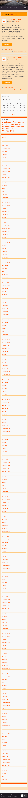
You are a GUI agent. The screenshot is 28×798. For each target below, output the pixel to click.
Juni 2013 (4, 445)
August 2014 (5, 408)
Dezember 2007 (6, 633)
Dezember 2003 (6, 759)
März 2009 (4, 591)
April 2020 (4, 254)
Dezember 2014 (6, 399)
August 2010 (5, 542)
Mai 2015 (4, 391)
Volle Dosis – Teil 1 (14, 58)
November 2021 (6, 228)
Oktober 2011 (5, 502)
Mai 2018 (4, 297)
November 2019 (6, 262)
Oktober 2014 (5, 402)
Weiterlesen (7, 44)
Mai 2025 (4, 143)
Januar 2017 (5, 337)
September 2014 (6, 405)
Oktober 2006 (5, 673)
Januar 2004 (5, 756)
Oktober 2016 (5, 345)
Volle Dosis (16, 21)
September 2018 (6, 285)
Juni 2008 (4, 616)
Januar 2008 (5, 631)
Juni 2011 (4, 514)
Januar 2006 (5, 699)
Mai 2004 (4, 745)
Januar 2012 (5, 494)
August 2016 (5, 351)
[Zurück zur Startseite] (14, 3)
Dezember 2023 (6, 168)
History (14, 124)
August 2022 (5, 214)
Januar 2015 (5, 397)
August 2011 (5, 508)
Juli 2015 (4, 385)
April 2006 (4, 691)
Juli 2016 (4, 354)
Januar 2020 (5, 257)
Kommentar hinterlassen (20, 51)
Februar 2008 (5, 628)
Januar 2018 (5, 308)
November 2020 (6, 242)
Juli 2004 (4, 739)
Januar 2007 (5, 665)
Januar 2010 (5, 562)
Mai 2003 (4, 773)
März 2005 (4, 719)
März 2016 (4, 362)
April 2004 (4, 748)
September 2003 (6, 765)
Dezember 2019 (6, 260)
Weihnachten (8, 130)
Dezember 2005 (6, 702)
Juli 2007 (4, 648)
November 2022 (6, 205)
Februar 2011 (5, 525)
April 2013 (4, 451)
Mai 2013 (4, 448)
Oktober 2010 (5, 536)
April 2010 (4, 554)
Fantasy (9, 124)
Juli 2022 (4, 217)
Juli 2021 (4, 237)
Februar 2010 (5, 559)
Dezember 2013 (6, 428)
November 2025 (6, 140)
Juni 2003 (4, 770)
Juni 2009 (4, 582)
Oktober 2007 (5, 639)
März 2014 (4, 422)
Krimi (19, 124)
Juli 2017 (4, 325)
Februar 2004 (5, 753)
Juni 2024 (4, 151)
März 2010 (4, 556)
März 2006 (4, 693)
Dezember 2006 (6, 668)
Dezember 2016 (6, 339)
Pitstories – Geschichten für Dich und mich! (12, 8)
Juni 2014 (4, 414)
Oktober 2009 (5, 571)
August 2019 (5, 265)
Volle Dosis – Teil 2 (14, 19)
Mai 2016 (4, 357)
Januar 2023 (5, 200)
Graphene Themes (13, 796)
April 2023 (4, 191)
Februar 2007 (5, 662)
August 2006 (5, 679)
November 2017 (6, 314)
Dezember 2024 (6, 148)
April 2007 (4, 656)
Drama (5, 49)
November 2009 (6, 568)
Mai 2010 (4, 551)
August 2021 (5, 234)
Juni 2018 (4, 294)
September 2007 (6, 642)
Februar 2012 (5, 491)
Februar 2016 (5, 365)
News (4, 129)
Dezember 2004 (6, 725)
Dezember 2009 (6, 565)
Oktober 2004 (5, 731)
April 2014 (4, 419)
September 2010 (6, 539)
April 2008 (4, 622)
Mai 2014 (4, 417)
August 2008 (5, 611)
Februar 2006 (5, 696)
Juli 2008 (4, 613)
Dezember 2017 (6, 311)
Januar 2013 (5, 459)
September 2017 (6, 320)
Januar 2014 (5, 425)
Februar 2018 (5, 305)
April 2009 (4, 588)
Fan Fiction (21, 122)
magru (10, 21)
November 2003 (6, 762)
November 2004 (6, 728)
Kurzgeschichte (8, 127)
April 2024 (4, 157)
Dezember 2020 (6, 240)
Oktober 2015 (5, 377)
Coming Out (7, 122)
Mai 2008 (4, 619)
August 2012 (5, 474)
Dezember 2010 (6, 531)
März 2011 (4, 522)
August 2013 (5, 439)
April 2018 (4, 300)
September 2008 (6, 608)
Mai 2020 (4, 251)
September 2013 (6, 437)
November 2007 (6, 636)
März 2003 (4, 779)
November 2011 (6, 499)
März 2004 (4, 751)
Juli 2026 (4, 137)
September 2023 (6, 177)
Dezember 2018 (6, 277)
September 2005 (6, 708)
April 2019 (4, 271)
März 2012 (4, 488)
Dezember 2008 (6, 599)
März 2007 (4, 659)
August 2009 (5, 576)
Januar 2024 (5, 165)
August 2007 (5, 645)
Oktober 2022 (5, 208)
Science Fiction (11, 129)
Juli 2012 (4, 476)
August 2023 (5, 180)
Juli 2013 (4, 442)
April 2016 (4, 359)
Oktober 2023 (5, 174)
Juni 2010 (4, 548)
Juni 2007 (4, 651)
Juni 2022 (4, 220)
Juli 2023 (4, 183)
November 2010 (6, 534)
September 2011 (6, 505)
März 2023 (4, 194)
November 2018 (6, 280)
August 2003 (5, 768)
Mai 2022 (4, 222)
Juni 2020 (4, 248)
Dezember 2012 (6, 462)
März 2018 (4, 302)
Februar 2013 (5, 457)
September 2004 (6, 733)
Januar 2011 (5, 528)
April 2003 (4, 776)
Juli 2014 (4, 411)
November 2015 (6, 374)
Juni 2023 (4, 185)
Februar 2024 (5, 163)
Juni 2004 (4, 742)
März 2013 (4, 454)
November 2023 (6, 171)
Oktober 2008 (5, 605)
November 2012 (6, 465)
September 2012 (6, 471)
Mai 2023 (4, 188)
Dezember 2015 (6, 371)
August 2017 (5, 322)
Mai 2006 (4, 688)
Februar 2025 (5, 145)
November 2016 (6, 342)
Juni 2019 (4, 268)
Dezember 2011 (6, 496)
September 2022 (6, 211)
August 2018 (5, 288)
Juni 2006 (4, 685)
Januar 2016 (5, 368)
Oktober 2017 (5, 317)
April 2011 (4, 519)
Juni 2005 (4, 713)
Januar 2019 (5, 274)
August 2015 (5, 382)
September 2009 (6, 574)
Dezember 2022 (6, 202)
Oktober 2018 (5, 282)
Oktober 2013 (5, 434)
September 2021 (6, 231)
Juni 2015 (4, 388)
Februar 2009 (5, 594)
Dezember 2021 (6, 225)
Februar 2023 (5, 197)
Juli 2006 (4, 682)
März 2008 (4, 625)
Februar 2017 (5, 334)
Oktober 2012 (5, 468)
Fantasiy (3, 124)
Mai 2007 (4, 653)
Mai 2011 (4, 516)
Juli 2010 (4, 545)
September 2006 (6, 676)
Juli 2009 (4, 579)
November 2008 (6, 602)
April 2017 (4, 331)
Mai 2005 (4, 716)
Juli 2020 (4, 245)
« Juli (13, 114)
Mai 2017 (4, 328)
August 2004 (5, 736)
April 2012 (4, 485)
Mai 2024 (4, 154)
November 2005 (6, 705)
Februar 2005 (5, 722)
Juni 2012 (4, 479)
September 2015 (6, 379)
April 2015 (4, 394)
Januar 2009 (5, 596)
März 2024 (4, 160)
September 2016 (6, 348)
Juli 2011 (4, 511)
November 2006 (6, 671)
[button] (24, 795)
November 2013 (6, 431)
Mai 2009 (4, 585)
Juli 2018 (4, 291)
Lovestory (10, 49)
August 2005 (5, 711)
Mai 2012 (4, 482)
